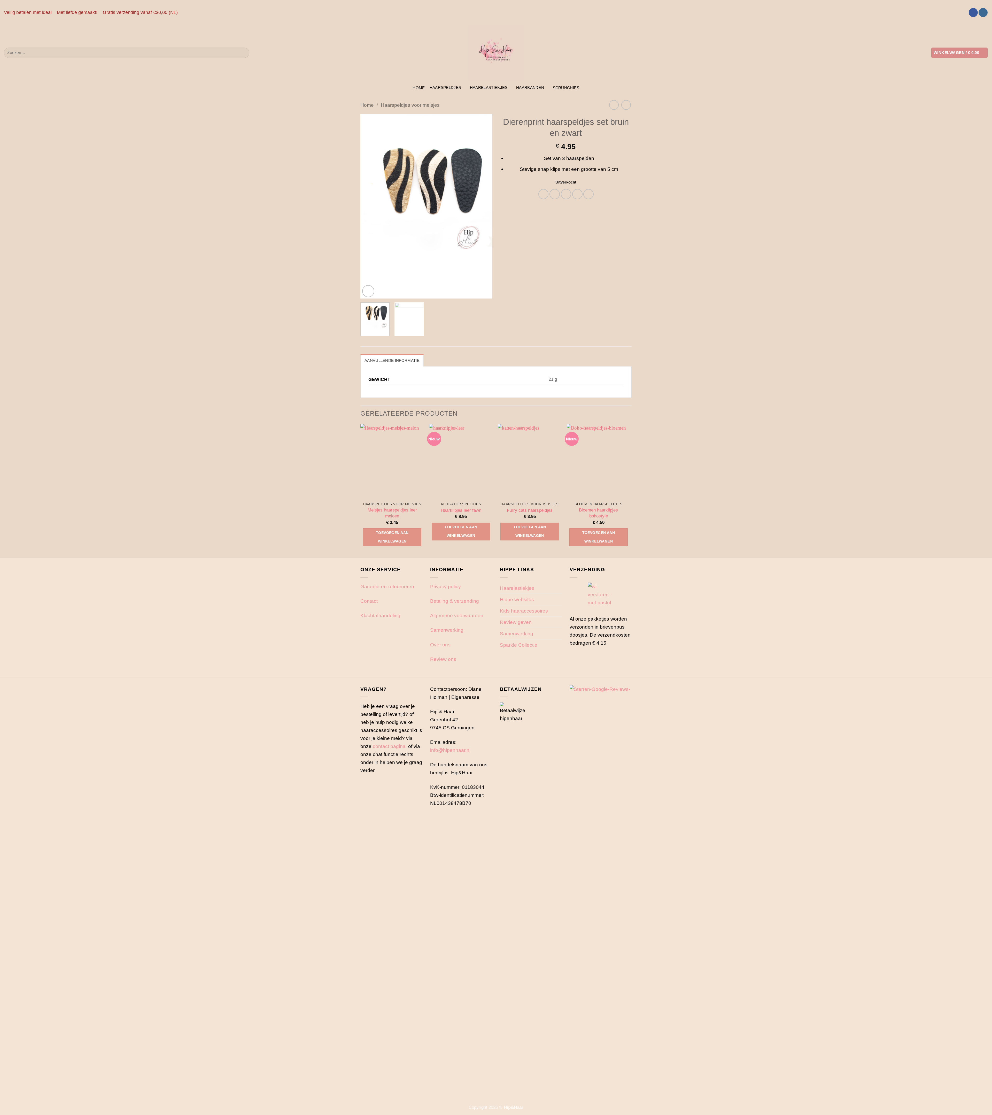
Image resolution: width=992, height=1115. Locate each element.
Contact (369, 601)
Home (419, 88)
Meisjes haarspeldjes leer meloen (392, 512)
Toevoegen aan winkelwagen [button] (392, 537)
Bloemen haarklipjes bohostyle (598, 512)
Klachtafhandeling (380, 615)
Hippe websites (517, 599)
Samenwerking (446, 630)
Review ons (443, 659)
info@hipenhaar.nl (450, 750)
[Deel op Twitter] (554, 194)
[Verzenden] (243, 53)
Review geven (516, 622)
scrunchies (566, 88)
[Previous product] (626, 105)
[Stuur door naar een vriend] (566, 194)
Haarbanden (530, 87)
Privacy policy (445, 586)
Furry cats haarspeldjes (530, 510)
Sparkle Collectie (518, 645)
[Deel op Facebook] (543, 194)
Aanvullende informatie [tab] (392, 360)
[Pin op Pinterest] (577, 194)
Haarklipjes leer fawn (461, 510)
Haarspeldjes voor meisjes (410, 105)
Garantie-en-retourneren (387, 586)
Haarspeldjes (445, 87)
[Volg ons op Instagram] (983, 12)
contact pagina (389, 746)
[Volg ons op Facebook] (973, 12)
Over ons (440, 644)
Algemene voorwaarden (456, 615)
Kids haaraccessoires (524, 611)
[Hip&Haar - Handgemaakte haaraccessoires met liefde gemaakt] (496, 52)
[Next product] (614, 105)
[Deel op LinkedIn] (588, 194)
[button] (959, 53)
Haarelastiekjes (489, 87)
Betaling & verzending (454, 601)
